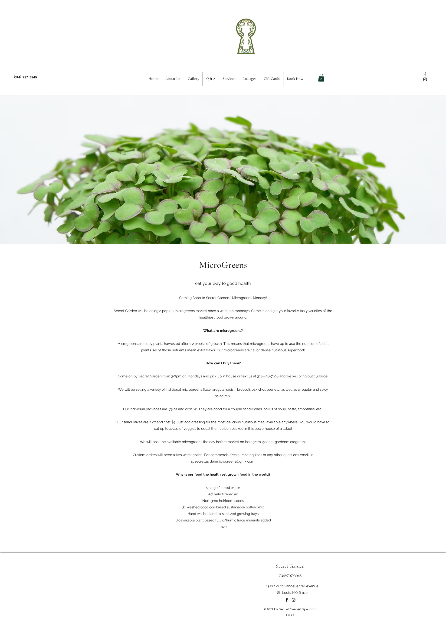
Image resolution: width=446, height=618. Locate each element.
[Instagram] (425, 79)
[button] (321, 77)
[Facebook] (425, 74)
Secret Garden (290, 566)
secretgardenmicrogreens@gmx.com (224, 461)
